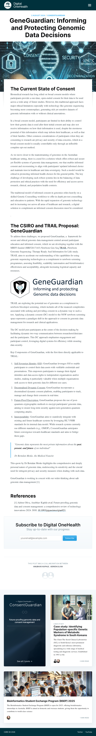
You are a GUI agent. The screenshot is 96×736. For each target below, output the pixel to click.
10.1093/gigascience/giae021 (52, 510)
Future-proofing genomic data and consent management (24, 620)
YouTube (88, 732)
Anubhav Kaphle (41, 566)
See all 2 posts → (24, 661)
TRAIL (63, 247)
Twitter (80, 732)
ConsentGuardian (56, 15)
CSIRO (6, 732)
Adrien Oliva (56, 566)
